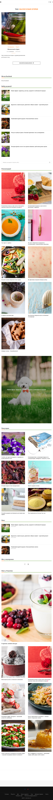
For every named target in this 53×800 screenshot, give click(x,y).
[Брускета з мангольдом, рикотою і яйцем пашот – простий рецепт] (5, 539)
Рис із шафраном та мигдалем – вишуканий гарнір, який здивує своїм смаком (38, 754)
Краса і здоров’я (25, 794)
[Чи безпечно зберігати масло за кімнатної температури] (40, 298)
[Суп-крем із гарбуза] (13, 225)
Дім (18, 794)
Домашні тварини (39, 794)
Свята (46, 794)
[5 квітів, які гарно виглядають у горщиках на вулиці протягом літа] (13, 443)
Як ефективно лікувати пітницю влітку (37, 279)
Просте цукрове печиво (33, 485)
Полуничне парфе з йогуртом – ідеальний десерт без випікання (11, 717)
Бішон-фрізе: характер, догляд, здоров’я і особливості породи (26, 389)
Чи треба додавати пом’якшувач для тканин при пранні (13, 514)
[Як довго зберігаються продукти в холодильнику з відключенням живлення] (40, 225)
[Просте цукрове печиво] (40, 472)
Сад (32, 794)
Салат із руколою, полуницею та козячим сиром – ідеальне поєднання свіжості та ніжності (13, 754)
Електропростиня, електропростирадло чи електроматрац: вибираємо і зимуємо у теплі (39, 457)
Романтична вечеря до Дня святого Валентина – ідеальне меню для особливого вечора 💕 (13, 206)
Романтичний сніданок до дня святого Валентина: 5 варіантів (37, 206)
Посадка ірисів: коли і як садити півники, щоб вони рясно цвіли (29, 146)
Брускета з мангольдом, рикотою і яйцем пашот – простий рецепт (29, 535)
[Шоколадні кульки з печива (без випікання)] (13, 662)
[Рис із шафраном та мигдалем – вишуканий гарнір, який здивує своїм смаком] (40, 736)
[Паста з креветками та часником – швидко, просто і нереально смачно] (40, 699)
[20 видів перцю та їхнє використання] (13, 472)
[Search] (52, 2)
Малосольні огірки (13, 49)
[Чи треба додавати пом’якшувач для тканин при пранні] (13, 499)
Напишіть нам (19, 795)
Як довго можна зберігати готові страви (11, 279)
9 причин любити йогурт (9, 643)
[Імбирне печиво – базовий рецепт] (13, 333)
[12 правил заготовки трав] (13, 298)
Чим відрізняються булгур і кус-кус (36, 513)
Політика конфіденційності (31, 795)
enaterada (11, 51)
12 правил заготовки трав (7, 315)
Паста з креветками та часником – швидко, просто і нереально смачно (38, 717)
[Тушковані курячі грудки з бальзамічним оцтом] (5, 550)
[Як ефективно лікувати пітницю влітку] (40, 262)
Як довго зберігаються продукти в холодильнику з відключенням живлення (38, 243)
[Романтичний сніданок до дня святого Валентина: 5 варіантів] (40, 188)
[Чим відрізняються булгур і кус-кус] (40, 499)
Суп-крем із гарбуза (6, 242)
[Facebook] (25, 564)
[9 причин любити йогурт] (26, 608)
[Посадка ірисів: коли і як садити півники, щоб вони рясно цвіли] (5, 151)
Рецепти (13, 794)
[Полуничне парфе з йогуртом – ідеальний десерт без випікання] (13, 699)
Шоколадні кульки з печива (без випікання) (12, 679)
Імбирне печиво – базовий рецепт (9, 351)
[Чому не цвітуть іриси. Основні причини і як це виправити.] (5, 137)
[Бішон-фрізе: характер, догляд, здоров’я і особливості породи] (5, 528)
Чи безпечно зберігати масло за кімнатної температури (38, 316)
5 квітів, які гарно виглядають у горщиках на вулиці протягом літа (12, 457)
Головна (7, 794)
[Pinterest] (50, 2)
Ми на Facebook (5, 80)
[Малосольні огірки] (13, 28)
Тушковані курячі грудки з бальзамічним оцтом (24, 547)
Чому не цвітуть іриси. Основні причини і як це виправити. (27, 132)
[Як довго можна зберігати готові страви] (13, 262)
